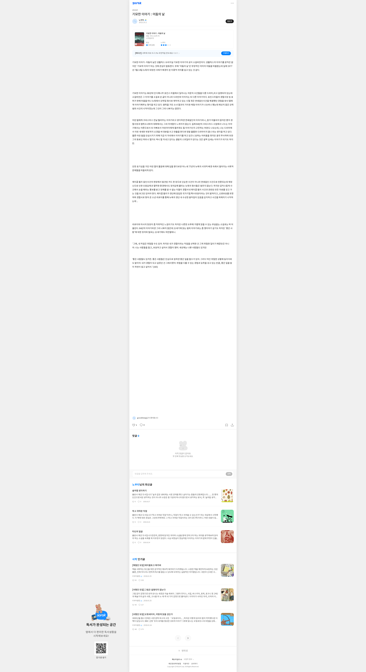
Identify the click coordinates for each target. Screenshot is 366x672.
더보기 (232, 3)
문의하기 (194, 664)
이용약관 (186, 664)
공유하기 (232, 425)
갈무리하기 (226, 425)
